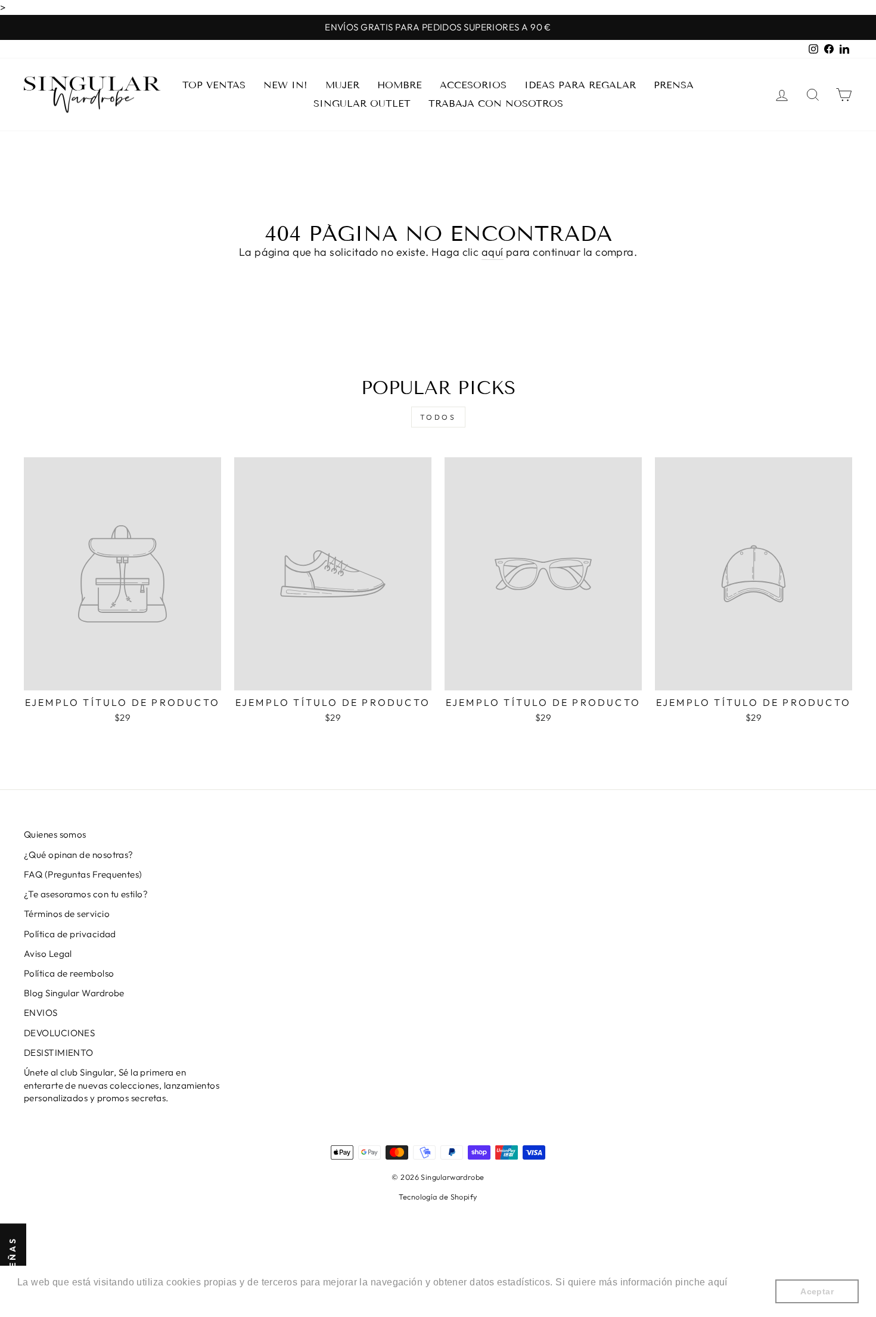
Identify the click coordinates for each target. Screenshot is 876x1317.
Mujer (342, 85)
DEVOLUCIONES (59, 1033)
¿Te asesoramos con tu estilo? (86, 894)
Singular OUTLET (362, 103)
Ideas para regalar (580, 85)
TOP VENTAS (214, 85)
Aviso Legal (48, 953)
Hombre (399, 85)
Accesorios (473, 85)
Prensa (674, 85)
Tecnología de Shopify (438, 1196)
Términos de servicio (67, 913)
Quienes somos (55, 834)
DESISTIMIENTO (59, 1052)
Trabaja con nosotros (495, 103)
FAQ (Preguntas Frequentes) (83, 874)
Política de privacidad (70, 934)
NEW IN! (285, 85)
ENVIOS (41, 1012)
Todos (438, 417)
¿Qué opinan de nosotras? (78, 854)
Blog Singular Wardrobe (74, 993)
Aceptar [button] (817, 1291)
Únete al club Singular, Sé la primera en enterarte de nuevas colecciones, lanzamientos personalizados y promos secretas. (121, 1085)
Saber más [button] (43, 1298)
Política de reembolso (69, 973)
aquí (493, 252)
